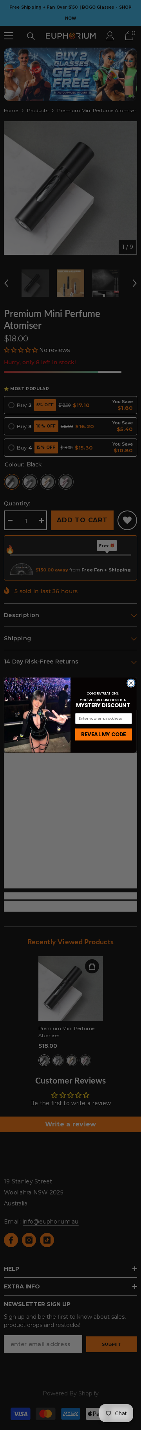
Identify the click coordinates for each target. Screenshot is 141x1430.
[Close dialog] (131, 683)
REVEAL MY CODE (103, 734)
